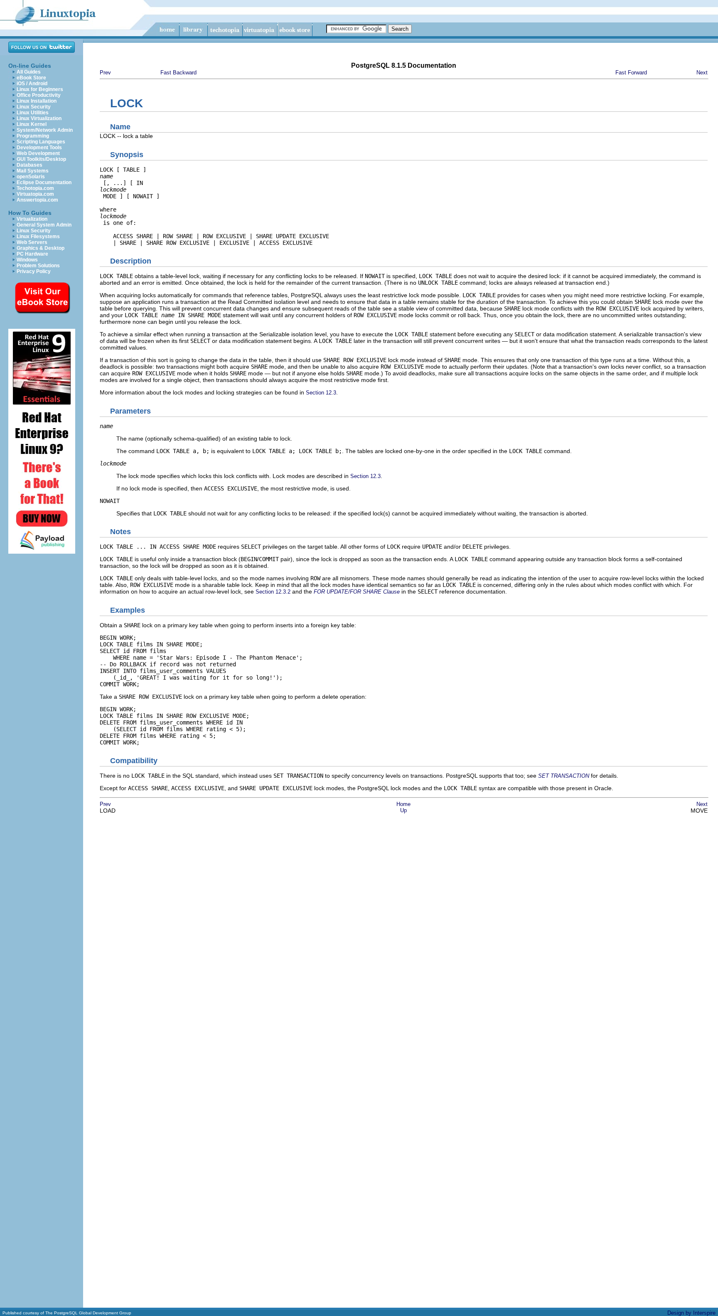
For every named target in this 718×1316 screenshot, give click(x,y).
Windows (27, 260)
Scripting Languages (41, 142)
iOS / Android (32, 83)
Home (403, 804)
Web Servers (32, 242)
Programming (33, 136)
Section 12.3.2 (273, 592)
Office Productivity (39, 95)
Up (403, 810)
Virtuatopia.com (35, 194)
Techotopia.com (35, 188)
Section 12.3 (321, 392)
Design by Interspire (691, 1313)
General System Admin (44, 225)
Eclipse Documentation (44, 182)
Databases (29, 165)
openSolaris (31, 177)
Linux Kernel (32, 124)
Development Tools (39, 147)
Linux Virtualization (39, 118)
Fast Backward (178, 72)
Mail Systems (33, 171)
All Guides (29, 72)
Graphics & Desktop (40, 248)
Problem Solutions (38, 266)
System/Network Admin (45, 130)
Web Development (38, 153)
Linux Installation (37, 101)
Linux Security (34, 107)
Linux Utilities (33, 113)
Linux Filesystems (38, 236)
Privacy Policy (34, 271)
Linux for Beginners (40, 89)
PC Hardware (32, 254)
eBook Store (31, 78)
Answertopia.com (37, 200)
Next (702, 72)
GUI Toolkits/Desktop (41, 159)
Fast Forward (631, 72)
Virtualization (32, 219)
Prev (105, 72)
